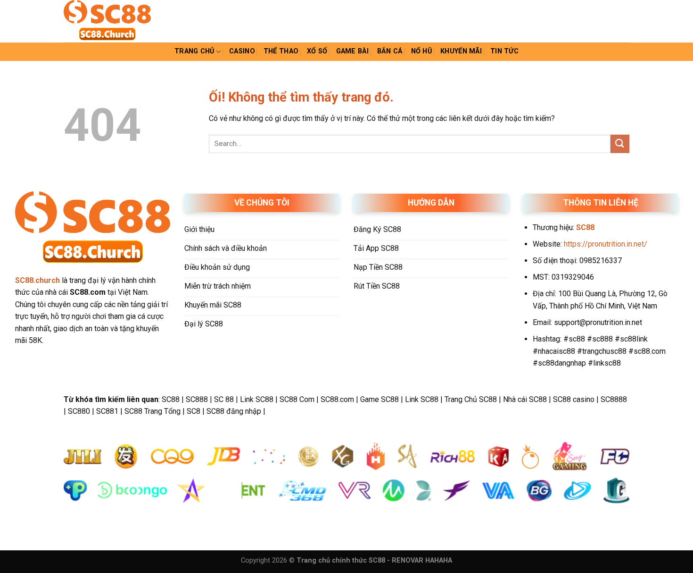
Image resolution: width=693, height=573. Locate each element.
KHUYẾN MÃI (461, 51)
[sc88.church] (111, 21)
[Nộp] (619, 144)
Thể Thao (281, 51)
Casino (242, 51)
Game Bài (352, 51)
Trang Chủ (194, 51)
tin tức (504, 51)
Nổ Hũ (421, 51)
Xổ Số (317, 51)
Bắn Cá (390, 51)
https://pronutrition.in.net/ (605, 243)
